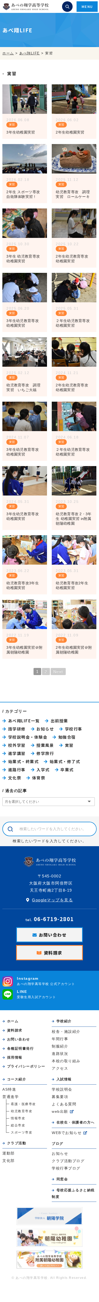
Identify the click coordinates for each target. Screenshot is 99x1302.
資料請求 (53, 952)
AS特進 (9, 1089)
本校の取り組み (66, 1061)
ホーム (12, 1021)
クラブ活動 (16, 1143)
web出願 (60, 1112)
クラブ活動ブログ (68, 1161)
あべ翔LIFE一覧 (24, 720)
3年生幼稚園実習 (20, 132)
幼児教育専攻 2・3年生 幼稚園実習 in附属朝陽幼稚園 (73, 518)
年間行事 (60, 1039)
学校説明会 (62, 1089)
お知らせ (45, 729)
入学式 (43, 769)
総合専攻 (18, 1125)
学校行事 (73, 729)
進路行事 (17, 769)
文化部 (8, 1161)
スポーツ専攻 (21, 1132)
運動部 (8, 1153)
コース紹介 (16, 1079)
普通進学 (10, 1097)
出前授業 (59, 720)
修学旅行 (45, 753)
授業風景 (45, 745)
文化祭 (14, 777)
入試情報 (64, 1079)
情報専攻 (18, 1118)
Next (58, 671)
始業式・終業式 (23, 761)
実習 (12, 124)
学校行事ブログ (66, 1168)
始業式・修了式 (65, 761)
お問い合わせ (53, 935)
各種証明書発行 (20, 1048)
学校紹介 (64, 1021)
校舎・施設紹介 (66, 1032)
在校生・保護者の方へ (75, 1122)
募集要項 (60, 1097)
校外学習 (17, 745)
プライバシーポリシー (26, 1066)
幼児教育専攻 (21, 1111)
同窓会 (62, 1179)
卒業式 (67, 769)
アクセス (60, 1068)
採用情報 (14, 1057)
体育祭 (38, 777)
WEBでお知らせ (67, 1133)
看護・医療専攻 (23, 1104)
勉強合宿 (67, 737)
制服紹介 (60, 1046)
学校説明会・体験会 (27, 737)
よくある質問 (64, 1104)
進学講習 (17, 753)
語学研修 (17, 729)
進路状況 (60, 1054)
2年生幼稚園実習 (70, 132)
